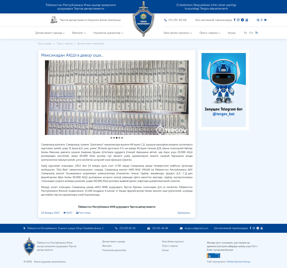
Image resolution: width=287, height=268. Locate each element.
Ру (245, 32)
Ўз (256, 32)
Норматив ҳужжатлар (107, 32)
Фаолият (77, 32)
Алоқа (231, 32)
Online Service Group (238, 261)
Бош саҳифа (45, 43)
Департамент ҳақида (48, 32)
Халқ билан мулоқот (176, 32)
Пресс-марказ (209, 32)
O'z (251, 32)
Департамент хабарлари (90, 43)
